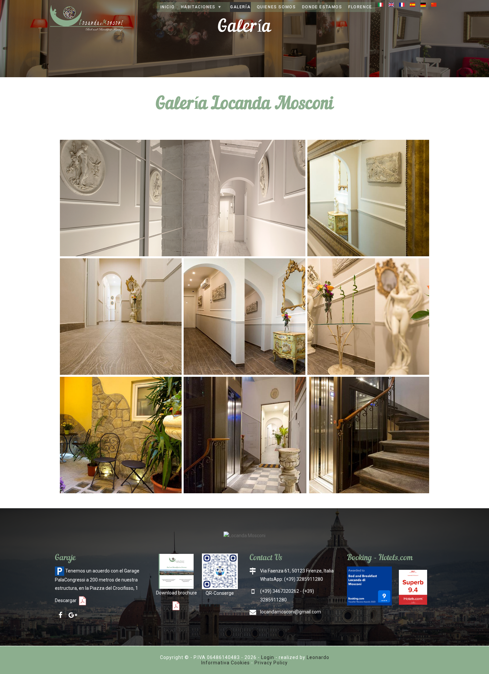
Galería (240, 7)
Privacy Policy (271, 662)
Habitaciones (197, 8)
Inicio (167, 7)
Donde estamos (322, 7)
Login (267, 657)
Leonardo (318, 657)
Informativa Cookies (225, 662)
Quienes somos (276, 7)
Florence (360, 7)
